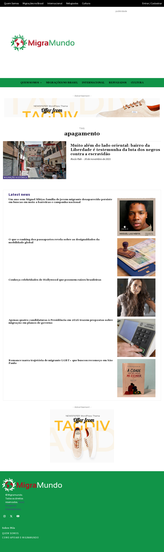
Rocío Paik (76, 159)
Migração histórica (15, 177)
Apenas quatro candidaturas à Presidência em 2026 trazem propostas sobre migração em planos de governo (61, 322)
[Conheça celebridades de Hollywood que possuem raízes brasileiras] (136, 297)
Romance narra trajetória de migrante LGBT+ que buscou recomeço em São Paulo (61, 362)
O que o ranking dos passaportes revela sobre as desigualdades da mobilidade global (54, 241)
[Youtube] (18, 516)
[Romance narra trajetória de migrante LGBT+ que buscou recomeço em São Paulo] (136, 378)
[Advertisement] (121, 43)
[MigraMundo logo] (42, 43)
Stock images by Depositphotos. (14, 505)
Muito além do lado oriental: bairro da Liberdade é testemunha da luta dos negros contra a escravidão (115, 149)
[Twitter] (11, 516)
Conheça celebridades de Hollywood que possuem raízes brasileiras (55, 279)
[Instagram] (4, 516)
